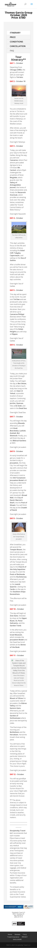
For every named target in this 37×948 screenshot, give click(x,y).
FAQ (12, 50)
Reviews (17, 934)
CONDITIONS (16, 41)
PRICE (13, 37)
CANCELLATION (17, 46)
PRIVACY (25, 937)
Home (10, 934)
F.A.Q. (25, 934)
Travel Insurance (13, 937)
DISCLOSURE (17, 939)
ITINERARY (15, 32)
